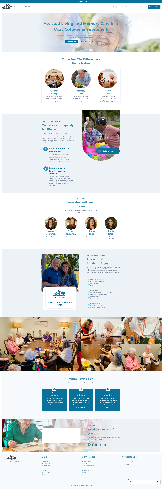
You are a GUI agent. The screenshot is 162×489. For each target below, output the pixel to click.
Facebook (45, 477)
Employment (46, 472)
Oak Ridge (86, 468)
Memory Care (46, 463)
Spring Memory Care (89, 465)
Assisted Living (47, 461)
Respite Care (46, 465)
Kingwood (86, 470)
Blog (44, 470)
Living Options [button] (126, 7)
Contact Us (143, 7)
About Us (136, 7)
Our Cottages (114, 7)
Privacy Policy (89, 485)
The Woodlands (88, 461)
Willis (85, 472)
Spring (85, 463)
